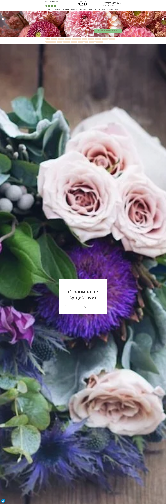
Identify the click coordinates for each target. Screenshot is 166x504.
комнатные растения (51, 41)
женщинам (54, 38)
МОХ (96, 9)
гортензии (98, 38)
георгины (91, 38)
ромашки (105, 38)
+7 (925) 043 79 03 (112, 3)
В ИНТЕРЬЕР (57, 9)
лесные (84, 38)
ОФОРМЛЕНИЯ (74, 9)
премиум (80, 41)
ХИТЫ (48, 38)
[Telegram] (46, 6)
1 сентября (68, 38)
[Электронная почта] (52, 6)
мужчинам (61, 38)
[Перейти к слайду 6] (83, 34)
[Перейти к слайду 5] (82, 34)
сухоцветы (74, 41)
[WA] (55, 6)
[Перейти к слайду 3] (79, 34)
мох (86, 41)
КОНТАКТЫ (110, 9)
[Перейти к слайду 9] (87, 34)
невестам (91, 41)
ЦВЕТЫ (49, 9)
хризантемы (66, 41)
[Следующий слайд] (162, 19)
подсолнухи (112, 38)
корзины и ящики (76, 38)
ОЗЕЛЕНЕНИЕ (83, 9)
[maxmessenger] (49, 6)
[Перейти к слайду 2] (78, 34)
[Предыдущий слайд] (3, 19)
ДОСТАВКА (102, 9)
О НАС (116, 9)
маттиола (59, 41)
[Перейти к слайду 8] (86, 34)
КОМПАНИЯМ (65, 9)
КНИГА (91, 9)
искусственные (99, 41)
